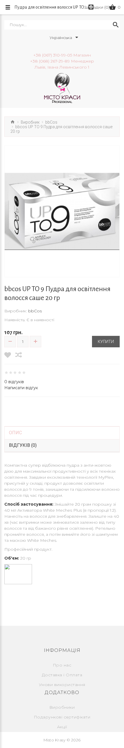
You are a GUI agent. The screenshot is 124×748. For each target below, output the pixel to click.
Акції (62, 726)
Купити (106, 341)
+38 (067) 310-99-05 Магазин (62, 55)
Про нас (62, 665)
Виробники (62, 707)
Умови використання (62, 684)
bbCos (51, 122)
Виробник (30, 122)
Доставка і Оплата (62, 675)
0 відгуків (14, 381)
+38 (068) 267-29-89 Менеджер (62, 61)
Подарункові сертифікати (62, 717)
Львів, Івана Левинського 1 (62, 67)
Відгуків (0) (23, 445)
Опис (15, 432)
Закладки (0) (97, 7)
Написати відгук (21, 387)
